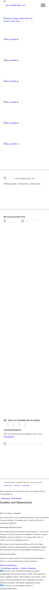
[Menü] (41, 5)
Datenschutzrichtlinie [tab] (8, 554)
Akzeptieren (5, 498)
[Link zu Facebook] (6, 424)
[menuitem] (8, 485)
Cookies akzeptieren (28, 568)
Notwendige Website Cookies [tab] (11, 527)
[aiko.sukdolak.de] (19, 39)
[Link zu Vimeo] (23, 424)
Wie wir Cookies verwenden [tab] (10, 513)
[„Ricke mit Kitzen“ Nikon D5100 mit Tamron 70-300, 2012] (19, 21)
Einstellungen (17, 498)
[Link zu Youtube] (17, 424)
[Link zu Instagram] (12, 424)
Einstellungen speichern (10, 568)
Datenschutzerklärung (8, 565)
